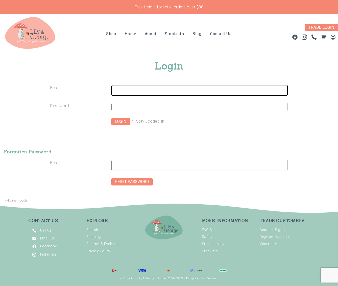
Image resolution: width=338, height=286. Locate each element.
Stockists (174, 33)
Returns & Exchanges (104, 244)
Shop (111, 33)
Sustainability (213, 244)
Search (92, 230)
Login (24, 200)
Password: (60, 106)
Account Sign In (273, 230)
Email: (55, 87)
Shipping (93, 237)
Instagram (48, 254)
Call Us (46, 230)
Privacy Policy (98, 251)
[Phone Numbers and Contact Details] (314, 38)
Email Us (47, 238)
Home (130, 33)
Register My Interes (276, 237)
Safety (207, 237)
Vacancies (268, 244)
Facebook (48, 246)
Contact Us (221, 33)
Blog (197, 33)
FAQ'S (207, 230)
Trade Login (321, 27)
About (150, 33)
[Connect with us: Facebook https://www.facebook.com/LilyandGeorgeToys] (295, 38)
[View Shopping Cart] (323, 38)
